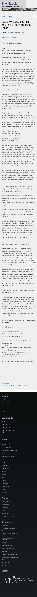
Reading (4, 492)
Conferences (5, 400)
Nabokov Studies (7, 545)
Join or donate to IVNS (8, 456)
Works (5, 498)
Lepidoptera (5, 513)
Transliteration (6, 562)
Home (3, 16)
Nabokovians (6, 424)
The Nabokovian (13, 3)
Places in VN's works (8, 516)
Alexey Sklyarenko (12, 37)
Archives (4, 525)
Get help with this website (9, 450)
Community (7, 418)
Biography (5, 465)
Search (5, 571)
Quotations (5, 551)
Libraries (4, 474)
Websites (4, 565)
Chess (4, 510)
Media (3, 477)
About (5, 439)
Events (5, 396)
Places (4, 489)
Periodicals (5, 483)
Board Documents (7, 447)
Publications (5, 412)
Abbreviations (6, 501)
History (4, 453)
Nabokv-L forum (6, 427)
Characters (5, 507)
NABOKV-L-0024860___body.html (12, 385)
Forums (4, 421)
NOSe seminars (6, 403)
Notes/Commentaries (8, 548)
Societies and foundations (9, 554)
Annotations (5, 504)
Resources (7, 522)
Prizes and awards (7, 409)
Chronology (5, 468)
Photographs (5, 486)
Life (3, 462)
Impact (4, 471)
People (4, 480)
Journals (4, 542)
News (11, 16)
